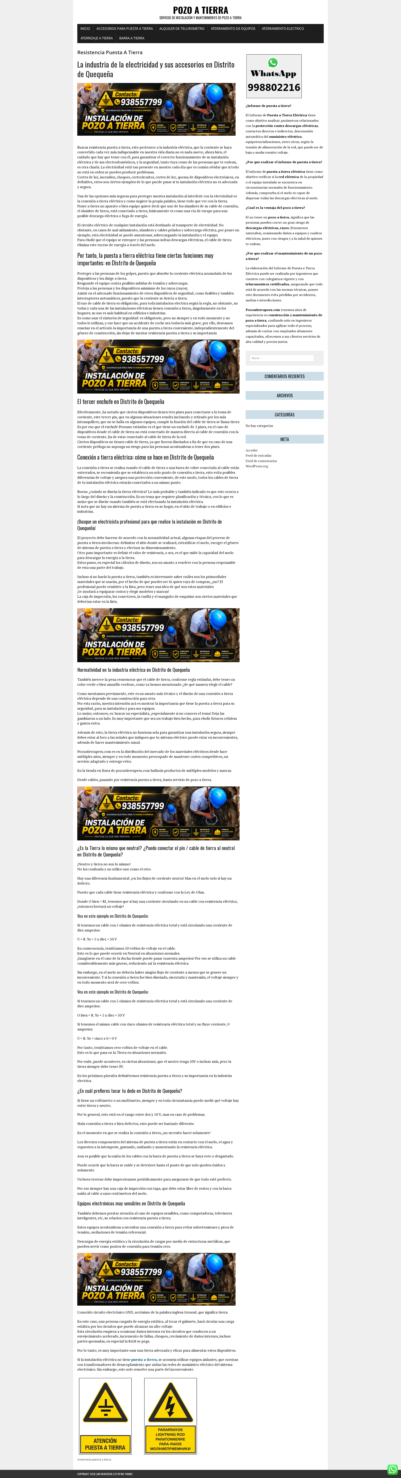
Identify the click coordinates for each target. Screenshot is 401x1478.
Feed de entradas (258, 455)
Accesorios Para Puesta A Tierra (124, 28)
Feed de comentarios (261, 461)
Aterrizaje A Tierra (97, 38)
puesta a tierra (144, 1359)
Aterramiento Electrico (283, 28)
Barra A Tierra (131, 38)
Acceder (252, 450)
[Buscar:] (282, 357)
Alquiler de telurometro (181, 28)
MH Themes (127, 1474)
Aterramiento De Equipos (233, 28)
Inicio (85, 28)
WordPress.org (257, 466)
